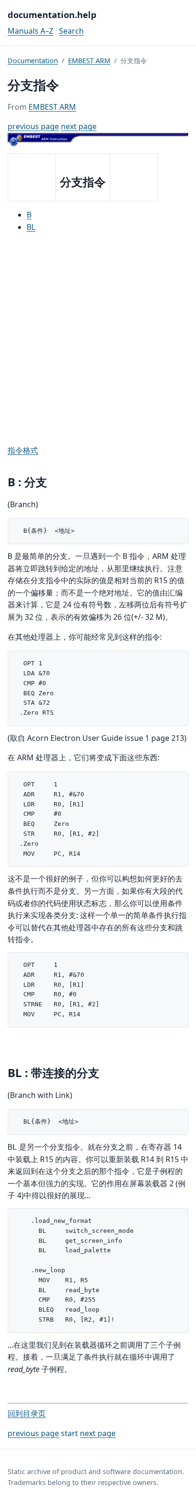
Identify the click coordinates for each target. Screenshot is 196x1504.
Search (71, 31)
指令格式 (23, 450)
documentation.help (52, 14)
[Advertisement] (98, 339)
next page (79, 126)
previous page (33, 126)
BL (31, 227)
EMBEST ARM (89, 60)
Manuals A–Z (30, 31)
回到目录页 (27, 1413)
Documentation (33, 60)
